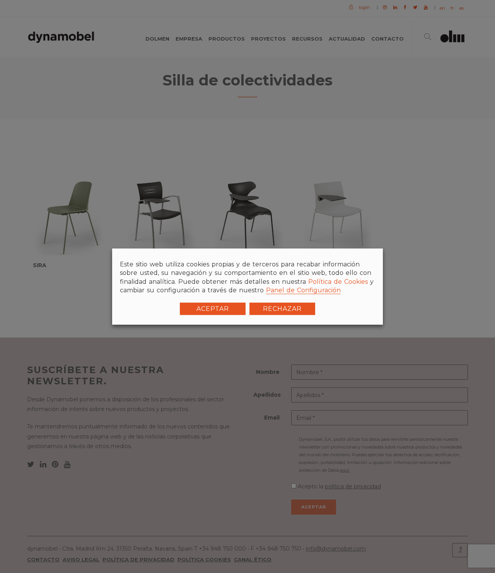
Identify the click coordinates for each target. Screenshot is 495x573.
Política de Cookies (338, 281)
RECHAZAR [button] (282, 308)
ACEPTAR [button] (212, 308)
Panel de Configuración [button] (303, 290)
